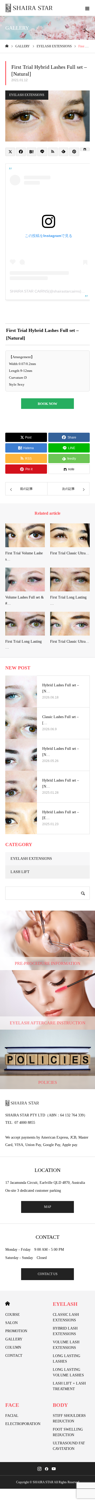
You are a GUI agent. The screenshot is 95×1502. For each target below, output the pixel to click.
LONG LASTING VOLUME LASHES (68, 1372)
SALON (11, 1323)
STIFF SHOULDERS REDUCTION (69, 1418)
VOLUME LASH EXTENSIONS (66, 1345)
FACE (12, 1405)
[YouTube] (53, 1468)
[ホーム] (6, 46)
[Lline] (42, 152)
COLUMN (13, 1347)
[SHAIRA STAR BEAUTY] (29, 8)
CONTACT (13, 1356)
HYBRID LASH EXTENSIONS (65, 1331)
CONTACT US (48, 1274)
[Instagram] (39, 1468)
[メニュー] (87, 8)
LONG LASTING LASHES (66, 1358)
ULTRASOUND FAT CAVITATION (69, 1446)
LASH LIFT (20, 872)
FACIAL (11, 1416)
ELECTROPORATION (22, 1424)
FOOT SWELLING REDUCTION (68, 1432)
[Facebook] (46, 1468)
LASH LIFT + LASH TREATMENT (69, 1386)
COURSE (12, 1315)
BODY (60, 1405)
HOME (7, 1303)
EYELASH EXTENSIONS (26, 95)
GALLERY (13, 1339)
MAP (47, 1207)
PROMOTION (16, 1331)
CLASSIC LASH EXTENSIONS (66, 1317)
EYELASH (65, 1304)
